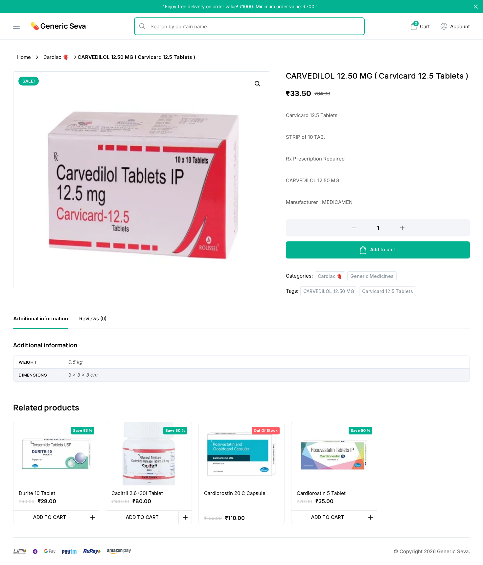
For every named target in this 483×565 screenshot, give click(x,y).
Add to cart (383, 249)
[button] (258, 84)
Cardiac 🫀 (56, 57)
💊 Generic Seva (58, 26)
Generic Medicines (372, 276)
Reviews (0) (92, 318)
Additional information (40, 318)
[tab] (40, 318)
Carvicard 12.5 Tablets (387, 291)
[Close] (475, 6)
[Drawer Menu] (16, 26)
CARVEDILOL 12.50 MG (328, 291)
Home (24, 57)
